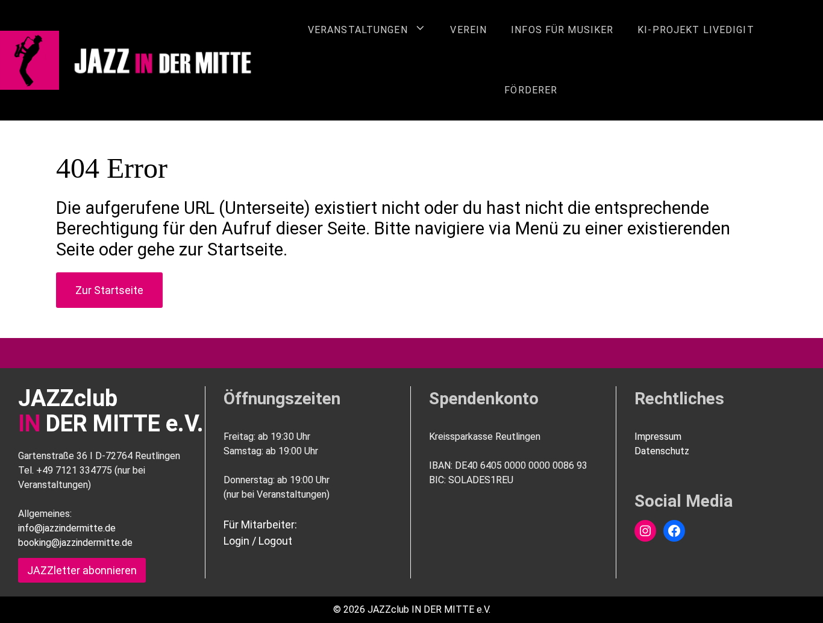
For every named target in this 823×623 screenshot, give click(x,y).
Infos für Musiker (562, 30)
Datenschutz (661, 451)
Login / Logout (258, 540)
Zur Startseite (109, 290)
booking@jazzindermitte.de (75, 542)
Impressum (657, 436)
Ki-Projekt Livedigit (695, 30)
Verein (468, 30)
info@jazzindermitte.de (67, 528)
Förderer (530, 90)
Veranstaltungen (358, 30)
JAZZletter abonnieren (82, 570)
